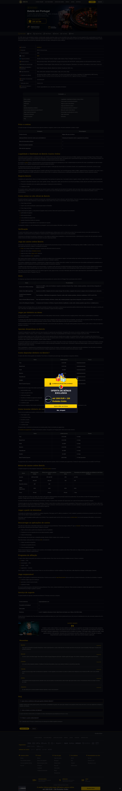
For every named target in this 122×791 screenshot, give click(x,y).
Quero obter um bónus (61, 406)
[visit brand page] (48, 399)
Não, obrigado (61, 410)
